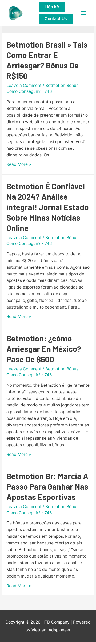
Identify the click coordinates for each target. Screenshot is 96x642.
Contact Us (56, 18)
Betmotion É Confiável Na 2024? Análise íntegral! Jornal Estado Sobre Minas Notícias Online (47, 207)
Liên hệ (52, 6)
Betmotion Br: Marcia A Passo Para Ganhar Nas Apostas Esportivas (47, 486)
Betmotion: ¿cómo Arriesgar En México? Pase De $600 (43, 348)
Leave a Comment (24, 85)
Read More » (18, 164)
